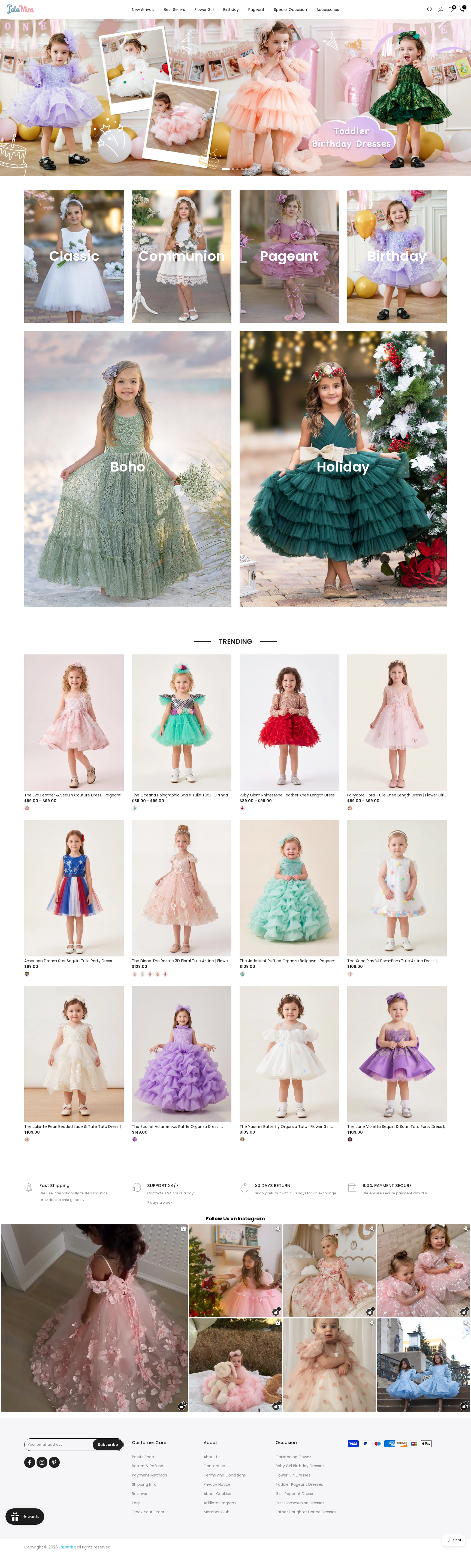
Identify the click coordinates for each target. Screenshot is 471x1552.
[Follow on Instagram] (42, 1462)
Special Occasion (290, 9)
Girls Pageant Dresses (296, 1493)
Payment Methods (149, 1475)
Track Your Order (148, 1512)
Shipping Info (144, 1484)
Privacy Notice (217, 1484)
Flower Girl (204, 9)
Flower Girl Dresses (293, 1475)
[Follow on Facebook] (29, 1462)
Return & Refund (147, 1466)
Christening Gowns (293, 1457)
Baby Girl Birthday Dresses (300, 1466)
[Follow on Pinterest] (54, 1462)
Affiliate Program (220, 1503)
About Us (212, 1457)
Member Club (217, 1512)
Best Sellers (174, 9)
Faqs (136, 1503)
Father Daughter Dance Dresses (306, 1512)
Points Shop (143, 1457)
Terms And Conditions (225, 1475)
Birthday (231, 9)
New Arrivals (143, 9)
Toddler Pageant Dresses (299, 1484)
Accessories (327, 9)
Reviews (139, 1493)
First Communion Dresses (300, 1503)
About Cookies (217, 1493)
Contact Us (214, 1466)
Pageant (256, 9)
